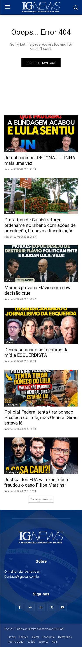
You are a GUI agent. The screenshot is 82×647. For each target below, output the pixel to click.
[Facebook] (19, 607)
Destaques (12, 404)
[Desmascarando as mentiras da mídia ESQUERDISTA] (41, 326)
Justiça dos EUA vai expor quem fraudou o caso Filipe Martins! (37, 482)
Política (10, 212)
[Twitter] (51, 607)
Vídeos (9, 150)
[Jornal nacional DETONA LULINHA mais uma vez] (41, 133)
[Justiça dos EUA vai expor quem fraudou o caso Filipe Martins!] (41, 455)
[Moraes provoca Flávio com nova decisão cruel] (41, 263)
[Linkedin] (41, 607)
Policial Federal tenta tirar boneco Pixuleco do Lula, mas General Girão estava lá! (41, 417)
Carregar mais (39, 499)
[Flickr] (30, 607)
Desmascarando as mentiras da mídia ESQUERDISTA (36, 352)
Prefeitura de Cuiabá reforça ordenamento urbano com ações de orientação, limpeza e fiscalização (40, 225)
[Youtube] (62, 607)
